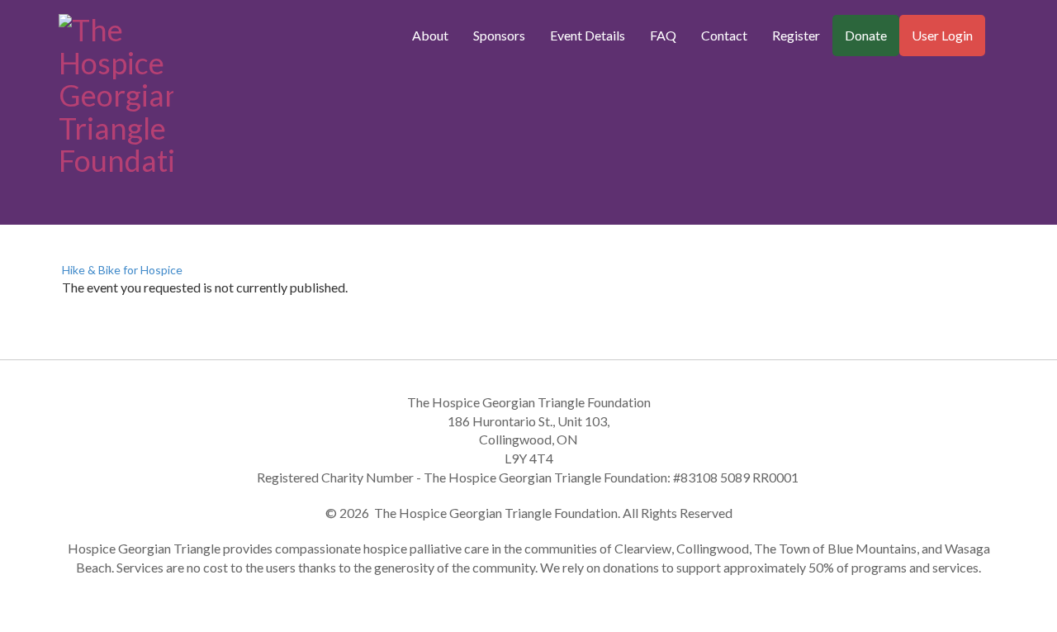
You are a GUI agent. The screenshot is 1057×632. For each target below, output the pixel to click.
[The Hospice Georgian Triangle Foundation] (116, 92)
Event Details (587, 35)
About (430, 35)
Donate (866, 35)
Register (796, 35)
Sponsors (499, 35)
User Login (942, 35)
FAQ (663, 35)
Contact (724, 35)
